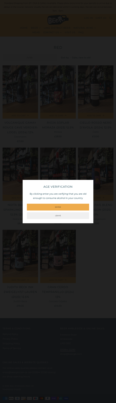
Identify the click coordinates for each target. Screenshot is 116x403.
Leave (58, 216)
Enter (58, 207)
